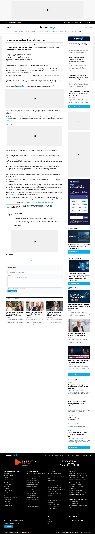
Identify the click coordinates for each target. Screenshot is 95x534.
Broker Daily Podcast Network (76, 477)
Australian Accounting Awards (33, 477)
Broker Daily (7, 481)
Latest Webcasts (75, 258)
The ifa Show (72, 488)
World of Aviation (8, 505)
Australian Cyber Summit (32, 488)
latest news (73, 379)
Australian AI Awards (31, 478)
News (45, 455)
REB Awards (50, 497)
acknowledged (12, 194)
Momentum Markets (74, 501)
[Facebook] (80, 22)
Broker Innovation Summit (32, 506)
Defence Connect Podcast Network (77, 479)
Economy (27, 31)
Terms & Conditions (85, 532)
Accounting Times (8, 475)
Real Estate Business (9, 496)
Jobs (87, 455)
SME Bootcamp (51, 502)
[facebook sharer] (32, 44)
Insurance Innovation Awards (54, 487)
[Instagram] (87, 22)
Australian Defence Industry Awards (34, 490)
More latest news (74, 447)
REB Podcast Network (74, 483)
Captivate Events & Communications (78, 505)
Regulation (47, 31)
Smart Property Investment (10, 497)
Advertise (70, 22)
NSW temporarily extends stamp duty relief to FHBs (37, 202)
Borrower (61, 31)
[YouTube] (89, 22)
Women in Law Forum (53, 510)
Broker (15, 31)
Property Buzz (7, 494)
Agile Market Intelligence (75, 507)
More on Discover (74, 107)
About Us (50, 519)
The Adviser (7, 501)
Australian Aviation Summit (32, 482)
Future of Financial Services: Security (56, 484)
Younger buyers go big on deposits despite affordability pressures (14, 314)
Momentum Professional (75, 497)
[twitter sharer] (36, 44)
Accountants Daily (8, 473)
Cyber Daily (7, 483)
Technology (40, 31)
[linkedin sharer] (34, 44)
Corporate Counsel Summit (54, 475)
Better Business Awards (31, 501)
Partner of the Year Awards (54, 493)
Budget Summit (51, 471)
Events (83, 455)
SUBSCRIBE (8, 526)
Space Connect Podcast (75, 484)
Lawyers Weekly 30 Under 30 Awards (56, 489)
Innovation (54, 31)
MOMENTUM (16, 22)
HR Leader (6, 488)
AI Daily (6, 477)
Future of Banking (52, 480)
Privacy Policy (75, 532)
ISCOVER (51, 455)
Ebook (79, 31)
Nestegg (6, 492)
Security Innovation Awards (54, 500)
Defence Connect (8, 484)
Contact (76, 22)
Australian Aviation (8, 479)
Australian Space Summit (32, 497)
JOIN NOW (86, 217)
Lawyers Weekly (8, 490)
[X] (85, 22)
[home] (47, 27)
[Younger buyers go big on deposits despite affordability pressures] (15, 306)
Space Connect (7, 499)
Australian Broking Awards (32, 484)
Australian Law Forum (31, 493)
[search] (90, 455)
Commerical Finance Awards (54, 473)
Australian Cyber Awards (31, 486)
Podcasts (74, 31)
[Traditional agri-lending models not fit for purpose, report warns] (54, 306)
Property (33, 31)
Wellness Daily (7, 503)
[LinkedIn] (82, 22)
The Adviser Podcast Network (76, 486)
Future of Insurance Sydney (54, 485)
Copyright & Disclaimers (63, 532)
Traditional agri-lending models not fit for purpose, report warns (54, 314)
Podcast (73, 288)
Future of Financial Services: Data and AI (57, 482)
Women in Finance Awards (54, 504)
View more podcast (74, 374)
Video (73, 455)
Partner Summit (51, 495)
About (65, 22)
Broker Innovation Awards (32, 504)
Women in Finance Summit (54, 506)
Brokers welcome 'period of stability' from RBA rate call (34, 314)
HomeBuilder (24, 86)
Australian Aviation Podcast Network (78, 475)
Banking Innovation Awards (32, 499)
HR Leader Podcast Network (76, 481)
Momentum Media (73, 503)
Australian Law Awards (31, 491)
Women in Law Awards (53, 508)
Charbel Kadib (11, 44)
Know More (17, 225)
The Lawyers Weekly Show (75, 490)
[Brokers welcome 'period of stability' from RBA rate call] (34, 306)
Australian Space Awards (32, 495)
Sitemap (49, 525)
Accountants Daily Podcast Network (78, 473)
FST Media (6, 486)
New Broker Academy (53, 491)
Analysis (57, 455)
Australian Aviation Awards (32, 480)
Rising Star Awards (52, 499)
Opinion (62, 455)
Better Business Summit (31, 503)
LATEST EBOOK (73, 228)
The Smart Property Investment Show (78, 492)
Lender (21, 31)
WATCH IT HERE (75, 283)
